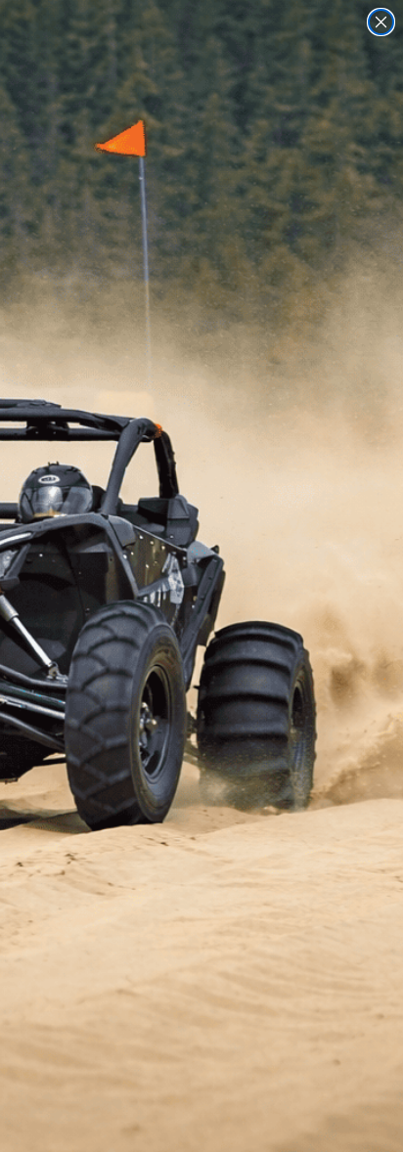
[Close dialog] (381, 22)
